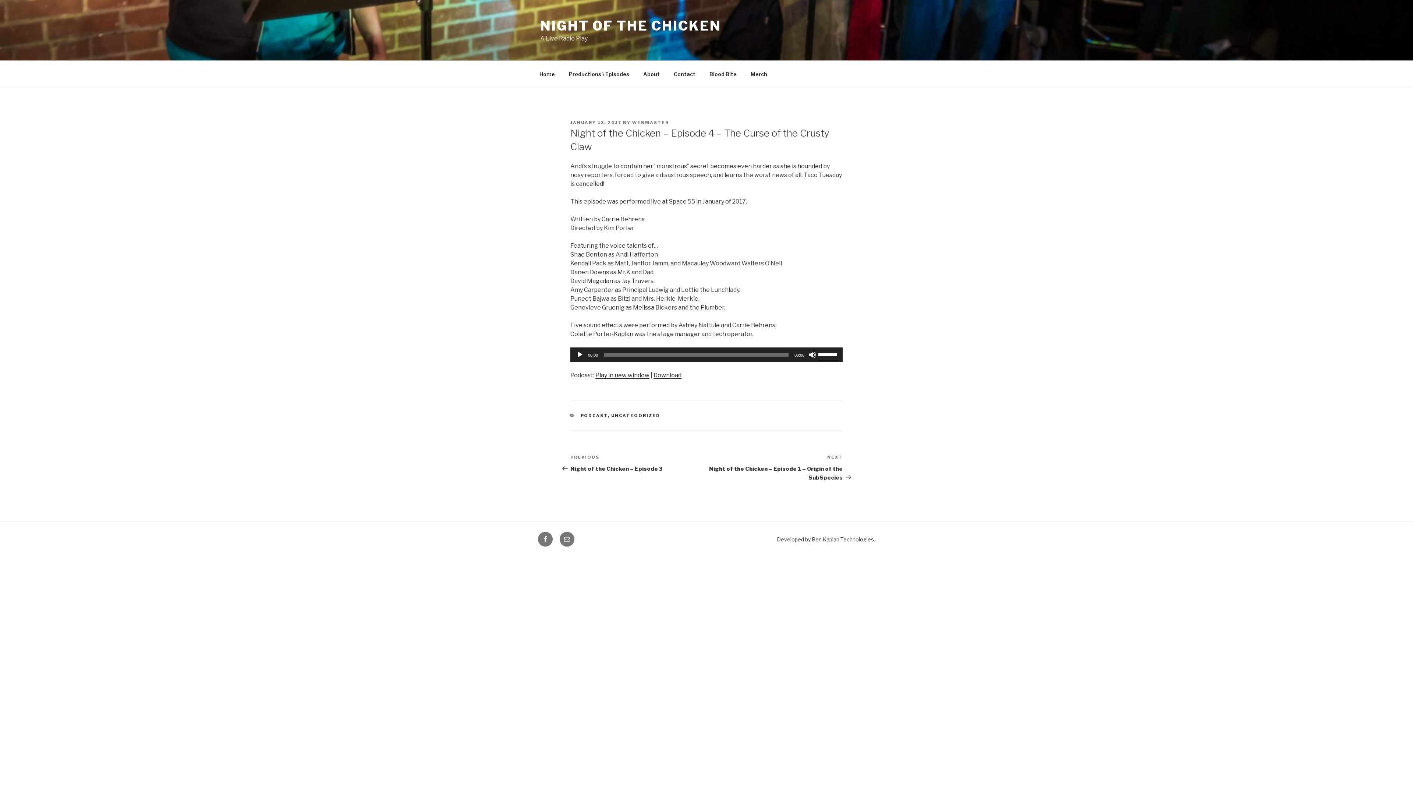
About (651, 74)
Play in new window (622, 375)
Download (667, 375)
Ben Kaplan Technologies (843, 539)
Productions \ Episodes (599, 74)
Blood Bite (723, 74)
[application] (706, 354)
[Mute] (812, 354)
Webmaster (650, 122)
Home (547, 74)
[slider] (828, 354)
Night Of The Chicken (630, 26)
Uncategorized (636, 415)
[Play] (580, 354)
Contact (684, 74)
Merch (759, 74)
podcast (594, 415)
